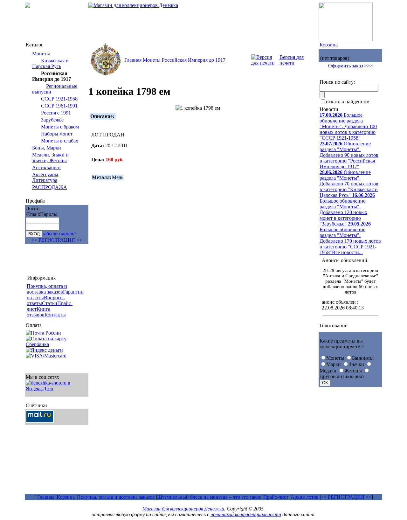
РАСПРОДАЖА (49, 187)
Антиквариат (46, 167)
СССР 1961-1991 (59, 105)
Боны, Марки (46, 147)
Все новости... (347, 252)
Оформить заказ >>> (350, 65)
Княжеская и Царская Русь (50, 63)
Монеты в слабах (59, 140)
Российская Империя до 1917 (193, 60)
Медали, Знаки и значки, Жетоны (50, 157)
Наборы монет (56, 133)
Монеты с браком (60, 126)
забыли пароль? (59, 233)
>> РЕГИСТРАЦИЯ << (56, 240)
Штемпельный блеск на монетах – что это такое (209, 497)
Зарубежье (52, 119)
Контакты (55, 314)
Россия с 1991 (56, 112)
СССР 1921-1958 (59, 98)
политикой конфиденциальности (245, 514)
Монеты (41, 53)
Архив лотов (305, 497)
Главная (132, 60)
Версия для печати (291, 60)
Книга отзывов (38, 311)
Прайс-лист (275, 497)
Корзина (329, 44)
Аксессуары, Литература (45, 177)
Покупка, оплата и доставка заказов (116, 497)
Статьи (49, 303)
